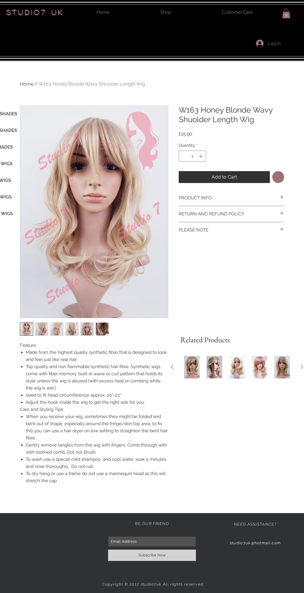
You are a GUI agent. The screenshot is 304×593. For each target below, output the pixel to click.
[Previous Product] (172, 366)
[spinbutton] (192, 156)
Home (27, 84)
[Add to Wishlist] (278, 177)
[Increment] (201, 156)
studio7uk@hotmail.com (255, 543)
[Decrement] (183, 156)
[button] (286, 13)
